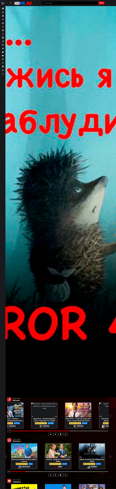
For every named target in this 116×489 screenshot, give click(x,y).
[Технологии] (2, 66)
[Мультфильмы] (2, 45)
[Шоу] (2, 70)
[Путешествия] (2, 52)
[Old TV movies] (20, 467)
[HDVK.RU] (23, 3)
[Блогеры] (2, 19)
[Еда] (2, 30)
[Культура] (2, 37)
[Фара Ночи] (88, 426)
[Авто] (2, 16)
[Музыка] (2, 41)
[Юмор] (2, 74)
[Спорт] (2, 59)
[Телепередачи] (2, 63)
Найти (101, 3)
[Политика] (2, 48)
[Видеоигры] (2, 23)
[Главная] (2, 8)
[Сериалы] (2, 55)
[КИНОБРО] (89, 467)
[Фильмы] (2, 12)
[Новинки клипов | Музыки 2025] (15, 426)
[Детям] (2, 26)
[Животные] (2, 34)
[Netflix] (56, 467)
